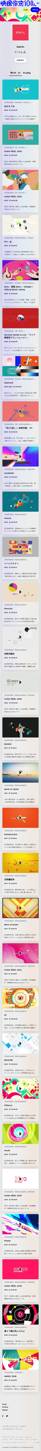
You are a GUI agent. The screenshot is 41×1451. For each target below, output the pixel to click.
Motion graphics (19, 1439)
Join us (35, 10)
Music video (28, 1437)
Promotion (34, 1439)
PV (25, 1442)
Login (26, 10)
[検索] (4, 10)
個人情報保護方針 (8, 1429)
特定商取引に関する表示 (10, 1426)
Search (5, 1410)
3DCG (11, 1439)
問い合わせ (19, 1429)
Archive (5, 1407)
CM (3, 1442)
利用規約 (23, 1426)
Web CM (20, 1442)
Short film (8, 1442)
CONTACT (20, 60)
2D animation (20, 1437)
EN (35, 1442)
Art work (27, 1439)
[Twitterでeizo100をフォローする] (7, 1416)
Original (15, 1442)
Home (4, 1404)
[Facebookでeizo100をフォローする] (2, 1416)
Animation (5, 1439)
